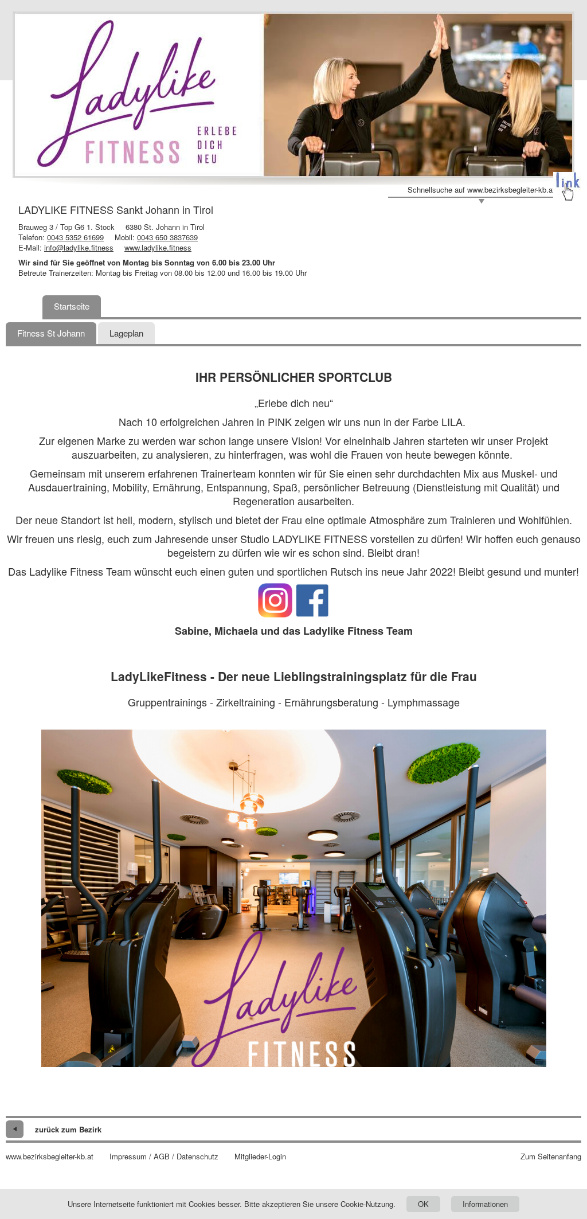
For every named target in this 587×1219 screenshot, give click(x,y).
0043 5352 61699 (75, 237)
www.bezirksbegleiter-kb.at (49, 1156)
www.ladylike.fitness (157, 247)
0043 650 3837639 (167, 237)
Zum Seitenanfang (551, 1156)
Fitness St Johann (51, 333)
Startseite (71, 306)
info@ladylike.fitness (79, 247)
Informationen (485, 1203)
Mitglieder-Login (260, 1156)
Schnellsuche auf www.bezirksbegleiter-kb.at (481, 190)
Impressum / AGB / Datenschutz (163, 1156)
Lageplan (126, 333)
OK (423, 1203)
